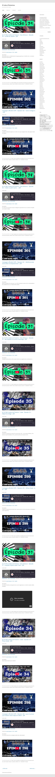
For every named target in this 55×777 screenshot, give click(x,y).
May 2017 (41, 85)
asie (17, 82)
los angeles (13, 159)
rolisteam (16, 159)
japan (30, 82)
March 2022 (41, 63)
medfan (11, 83)
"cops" (15, 158)
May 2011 (41, 104)
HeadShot (41, 42)
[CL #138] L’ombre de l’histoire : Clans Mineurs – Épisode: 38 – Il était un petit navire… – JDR (18, 187)
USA (43, 130)
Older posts (4, 768)
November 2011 (42, 101)
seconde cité (48, 129)
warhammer (42, 55)
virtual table (48, 130)
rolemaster (41, 48)
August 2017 (42, 81)
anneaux (41, 114)
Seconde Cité (42, 51)
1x (18, 121)
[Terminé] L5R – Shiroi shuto (44, 23)
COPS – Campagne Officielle (44, 19)
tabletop (41, 130)
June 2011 (41, 103)
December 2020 (42, 66)
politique (16, 83)
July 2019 (41, 73)
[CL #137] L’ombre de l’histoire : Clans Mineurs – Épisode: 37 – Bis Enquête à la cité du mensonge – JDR (18, 338)
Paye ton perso (42, 47)
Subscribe (16, 47)
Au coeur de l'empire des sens (44, 38)
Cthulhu (41, 41)
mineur (13, 83)
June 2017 (41, 83)
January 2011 (42, 107)
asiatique (15, 82)
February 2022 (42, 64)
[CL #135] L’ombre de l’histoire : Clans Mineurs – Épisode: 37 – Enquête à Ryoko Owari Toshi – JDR (18, 564)
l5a (50, 121)
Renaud (31, 83)
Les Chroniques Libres (43, 18)
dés (48, 117)
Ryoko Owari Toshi (43, 50)
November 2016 (42, 91)
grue (28, 82)
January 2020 (42, 72)
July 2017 (41, 82)
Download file (4, 49)
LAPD (4, 159)
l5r (33, 82)
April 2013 (41, 95)
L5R (40, 44)
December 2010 (42, 108)
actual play (18, 158)
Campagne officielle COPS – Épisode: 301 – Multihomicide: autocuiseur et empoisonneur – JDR (18, 262)
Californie (22, 158)
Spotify (16, 52)
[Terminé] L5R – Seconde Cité (44, 21)
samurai (22, 83)
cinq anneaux (21, 82)
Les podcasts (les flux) (43, 17)
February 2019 (42, 76)
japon (32, 82)
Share (20, 47)
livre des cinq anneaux (5, 83)
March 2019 (41, 74)
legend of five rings (48, 122)
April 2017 (41, 86)
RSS (13, 52)
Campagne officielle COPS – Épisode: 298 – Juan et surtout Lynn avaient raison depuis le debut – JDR (18, 714)
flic (24, 158)
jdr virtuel (29, 158)
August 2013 (42, 94)
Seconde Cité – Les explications (45, 22)
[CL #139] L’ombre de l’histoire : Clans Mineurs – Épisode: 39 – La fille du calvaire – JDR (18, 35)
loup (47, 126)
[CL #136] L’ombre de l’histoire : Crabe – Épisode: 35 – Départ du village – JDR (16, 412)
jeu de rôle (43, 121)
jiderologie (41, 43)
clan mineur (25, 82)
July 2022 (41, 61)
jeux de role (48, 121)
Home (3, 10)
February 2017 (42, 88)
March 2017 (41, 87)
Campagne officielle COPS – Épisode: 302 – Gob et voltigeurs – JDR (18, 111)
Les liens (19, 10)
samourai (19, 83)
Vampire (41, 54)
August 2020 (42, 69)
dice (47, 117)
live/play (7, 159)
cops (45, 117)
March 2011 (41, 105)
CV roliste (14, 10)
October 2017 (42, 78)
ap (20, 158)
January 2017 (42, 90)
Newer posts (32, 768)
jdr (27, 158)
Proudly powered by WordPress (6, 772)
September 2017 (42, 79)
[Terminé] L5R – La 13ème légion (45, 27)
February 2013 (42, 98)
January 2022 (42, 65)
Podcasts (8, 10)
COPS (40, 39)
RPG (50, 128)
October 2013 (42, 92)
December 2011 (42, 100)
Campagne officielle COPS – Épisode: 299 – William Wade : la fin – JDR (18, 488)
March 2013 (41, 96)
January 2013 (42, 99)
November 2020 (42, 68)
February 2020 (42, 70)
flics (26, 158)
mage (52, 126)
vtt (19, 159)
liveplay (10, 159)
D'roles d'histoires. (8, 5)
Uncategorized (42, 52)
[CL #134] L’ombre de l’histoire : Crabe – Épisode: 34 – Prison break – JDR (16, 640)
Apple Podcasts (9, 52)
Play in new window (11, 49)
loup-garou (41, 46)
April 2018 (41, 77)
